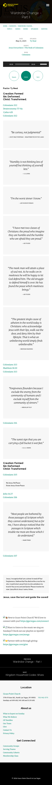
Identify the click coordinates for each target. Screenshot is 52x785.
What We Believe (10, 717)
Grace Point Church (11, 694)
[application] (26, 64)
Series (18, 29)
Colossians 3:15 (10, 475)
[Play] (6, 64)
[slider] (44, 64)
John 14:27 (8, 494)
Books (25, 29)
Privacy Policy (8, 733)
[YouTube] (26, 770)
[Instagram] (31, 770)
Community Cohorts (11, 752)
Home (5, 26)
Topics (9, 29)
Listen (26, 77)
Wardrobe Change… (25, 26)
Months (44, 29)
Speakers (34, 29)
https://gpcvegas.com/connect (34, 621)
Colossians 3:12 (10, 105)
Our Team (7, 723)
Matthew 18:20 (10, 368)
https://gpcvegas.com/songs (16, 634)
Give (5, 727)
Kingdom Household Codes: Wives (25, 674)
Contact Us (7, 730)
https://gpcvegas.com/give (15, 644)
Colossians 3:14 (10, 423)
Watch (14, 77)
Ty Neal (33, 41)
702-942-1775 (43, 698)
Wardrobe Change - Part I (27, 661)
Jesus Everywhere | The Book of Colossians (26, 48)
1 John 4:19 (8, 112)
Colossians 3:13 (10, 364)
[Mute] (38, 64)
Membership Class (10, 756)
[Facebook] (20, 770)
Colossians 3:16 (10, 497)
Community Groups (11, 746)
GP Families (8, 720)
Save (38, 77)
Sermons (12, 26)
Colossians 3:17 (10, 556)
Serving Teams (9, 749)
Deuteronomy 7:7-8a (13, 109)
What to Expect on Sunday (13, 714)
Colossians (26, 55)
